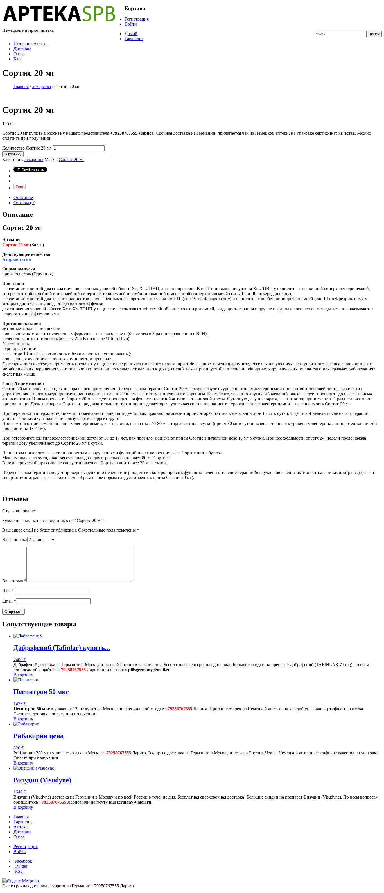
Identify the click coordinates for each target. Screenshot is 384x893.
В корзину (12, 154)
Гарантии (134, 38)
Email (9, 601)
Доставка (22, 48)
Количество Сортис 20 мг (26, 148)
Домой (131, 33)
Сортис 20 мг (71, 159)
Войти (131, 24)
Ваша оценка (14, 539)
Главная (21, 86)
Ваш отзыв (14, 580)
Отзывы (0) (24, 202)
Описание (23, 197)
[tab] (197, 197)
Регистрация (137, 19)
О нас (18, 53)
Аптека (20, 826)
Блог (17, 58)
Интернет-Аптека (30, 43)
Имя (8, 590)
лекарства (41, 86)
